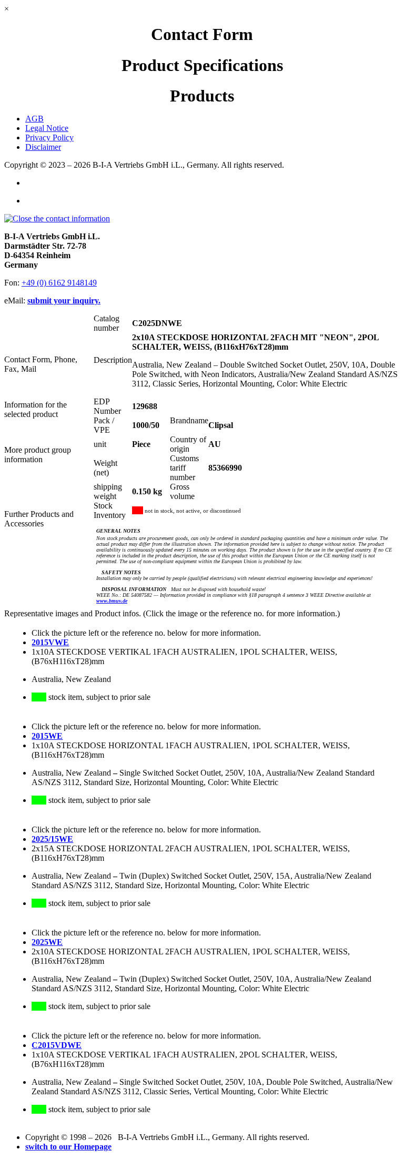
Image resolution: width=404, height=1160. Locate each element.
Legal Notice (46, 128)
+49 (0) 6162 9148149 (59, 282)
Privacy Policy (49, 137)
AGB (34, 118)
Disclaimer (43, 147)
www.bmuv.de (111, 601)
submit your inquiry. (63, 300)
